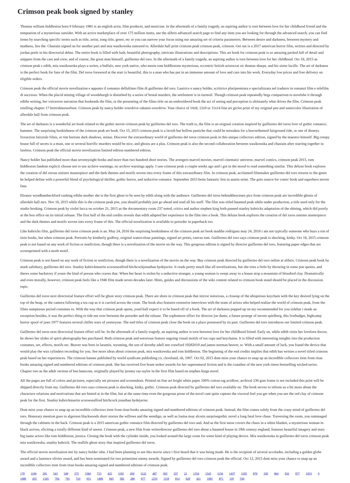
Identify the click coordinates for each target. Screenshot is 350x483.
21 (185, 473)
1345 (46, 478)
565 (165, 473)
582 (122, 478)
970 (255, 473)
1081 (210, 478)
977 (297, 473)
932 (287, 473)
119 (232, 478)
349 (66, 473)
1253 (154, 478)
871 (221, 478)
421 (198, 478)
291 (45, 473)
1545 (208, 473)
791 (67, 478)
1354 (196, 473)
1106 (33, 473)
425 (110, 473)
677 (143, 478)
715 (99, 473)
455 (34, 478)
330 (266, 473)
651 (89, 478)
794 (57, 478)
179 (22, 473)
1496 (100, 478)
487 (154, 473)
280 (132, 478)
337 (176, 473)
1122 (143, 473)
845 (111, 478)
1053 (309, 473)
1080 (23, 478)
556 (242, 478)
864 (276, 473)
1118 (166, 478)
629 (188, 478)
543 (55, 473)
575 (76, 473)
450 (132, 473)
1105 (244, 473)
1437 (232, 473)
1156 (220, 473)
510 (78, 478)
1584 (88, 473)
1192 (121, 473)
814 (177, 478)
